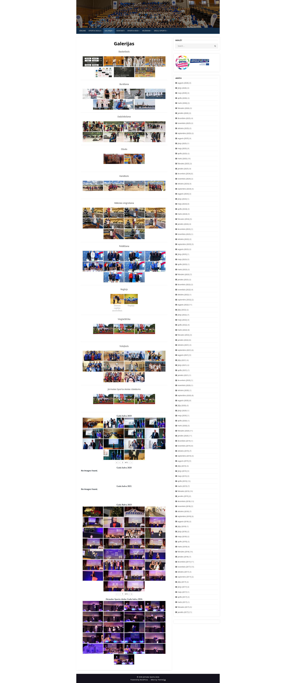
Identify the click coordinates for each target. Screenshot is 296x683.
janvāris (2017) (183, 612)
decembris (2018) (184, 501)
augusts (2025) (183, 138)
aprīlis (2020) (182, 421)
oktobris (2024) (183, 184)
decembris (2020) (184, 380)
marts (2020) (182, 426)
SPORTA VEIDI (132, 31)
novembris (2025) (184, 123)
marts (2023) (182, 269)
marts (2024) (182, 214)
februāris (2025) (183, 163)
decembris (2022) (184, 284)
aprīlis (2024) (182, 209)
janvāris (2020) (183, 436)
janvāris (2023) (183, 279)
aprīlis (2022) (182, 325)
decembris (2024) (184, 174)
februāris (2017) (183, 607)
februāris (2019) (183, 491)
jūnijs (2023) (182, 254)
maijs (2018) (182, 536)
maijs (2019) (182, 476)
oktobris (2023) (183, 239)
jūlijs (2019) (182, 466)
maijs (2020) (182, 415)
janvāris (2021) (183, 375)
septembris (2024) (184, 189)
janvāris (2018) (183, 557)
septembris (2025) (184, 133)
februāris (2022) (183, 335)
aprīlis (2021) (182, 370)
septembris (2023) (184, 244)
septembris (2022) (184, 300)
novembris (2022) (184, 289)
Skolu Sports (160, 31)
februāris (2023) (183, 274)
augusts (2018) (183, 521)
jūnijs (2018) (182, 531)
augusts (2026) (183, 83)
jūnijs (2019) (182, 471)
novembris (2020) (184, 385)
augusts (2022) (183, 305)
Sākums (82, 31)
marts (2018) (182, 546)
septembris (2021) (184, 350)
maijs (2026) (182, 93)
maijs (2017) (182, 592)
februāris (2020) (183, 431)
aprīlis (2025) (182, 153)
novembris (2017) (184, 567)
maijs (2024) (182, 204)
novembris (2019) (184, 446)
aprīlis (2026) (182, 98)
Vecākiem (146, 31)
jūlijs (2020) (182, 405)
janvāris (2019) (183, 496)
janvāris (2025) (183, 169)
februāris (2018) (183, 552)
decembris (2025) (184, 118)
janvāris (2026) (183, 113)
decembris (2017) (184, 562)
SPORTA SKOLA (95, 31)
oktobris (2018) (183, 511)
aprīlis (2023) (182, 264)
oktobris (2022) (183, 294)
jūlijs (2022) (182, 310)
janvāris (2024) (183, 224)
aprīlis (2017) (182, 597)
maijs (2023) (182, 259)
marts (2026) (182, 103)
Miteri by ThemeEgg (158, 680)
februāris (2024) (183, 219)
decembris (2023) (184, 229)
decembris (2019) (184, 441)
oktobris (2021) (183, 345)
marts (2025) (182, 158)
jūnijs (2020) (182, 410)
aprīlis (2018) (182, 541)
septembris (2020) (184, 395)
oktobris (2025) (183, 128)
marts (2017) (182, 602)
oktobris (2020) (183, 390)
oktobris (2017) (183, 572)
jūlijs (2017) (182, 582)
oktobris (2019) (183, 451)
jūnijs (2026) (182, 88)
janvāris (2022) (183, 340)
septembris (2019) (184, 456)
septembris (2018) (184, 516)
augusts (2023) (183, 249)
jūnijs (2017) (182, 587)
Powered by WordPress (139, 680)
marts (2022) (182, 330)
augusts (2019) (183, 461)
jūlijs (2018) (182, 526)
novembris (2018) (184, 506)
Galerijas (109, 31)
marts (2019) (182, 486)
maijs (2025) (182, 148)
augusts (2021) (183, 355)
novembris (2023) (184, 234)
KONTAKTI (120, 31)
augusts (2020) (183, 400)
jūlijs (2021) (182, 360)
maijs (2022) (182, 320)
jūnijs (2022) (182, 315)
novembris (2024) (184, 179)
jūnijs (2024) (182, 199)
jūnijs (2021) (182, 365)
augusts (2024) (183, 194)
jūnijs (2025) (182, 143)
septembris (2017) (184, 577)
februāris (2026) (183, 108)
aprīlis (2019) (182, 481)
